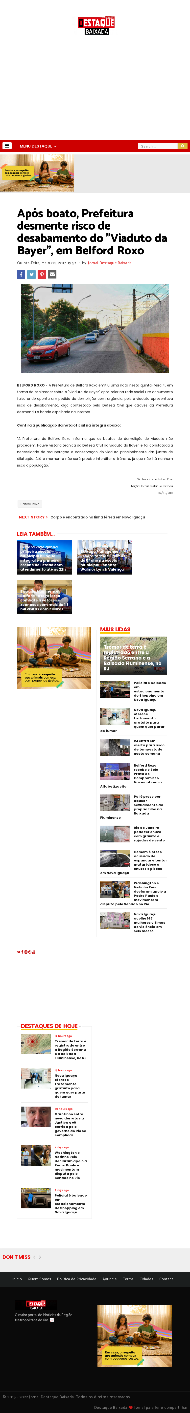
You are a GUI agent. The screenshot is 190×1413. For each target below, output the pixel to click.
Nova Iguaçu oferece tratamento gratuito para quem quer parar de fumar (132, 720)
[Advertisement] (95, 103)
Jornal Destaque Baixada (110, 263)
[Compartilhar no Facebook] (21, 274)
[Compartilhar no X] (31, 274)
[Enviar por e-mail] (52, 274)
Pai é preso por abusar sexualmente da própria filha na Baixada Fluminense (131, 807)
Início (17, 1279)
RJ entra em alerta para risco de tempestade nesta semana (149, 747)
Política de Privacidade (76, 1279)
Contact (166, 1279)
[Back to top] (178, 1401)
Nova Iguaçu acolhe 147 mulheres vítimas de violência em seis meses (149, 922)
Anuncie (109, 1279)
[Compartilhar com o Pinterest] (42, 274)
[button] (7, 145)
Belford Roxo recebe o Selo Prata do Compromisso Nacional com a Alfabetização (131, 776)
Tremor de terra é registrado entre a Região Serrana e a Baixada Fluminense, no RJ (133, 658)
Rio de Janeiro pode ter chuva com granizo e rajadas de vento (149, 834)
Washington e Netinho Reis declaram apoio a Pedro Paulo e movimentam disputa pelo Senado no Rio (133, 893)
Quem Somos (39, 1279)
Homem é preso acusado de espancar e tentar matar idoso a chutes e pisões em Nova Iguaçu (133, 862)
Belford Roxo (30, 504)
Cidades (146, 1279)
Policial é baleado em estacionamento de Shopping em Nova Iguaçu (150, 691)
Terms (128, 1279)
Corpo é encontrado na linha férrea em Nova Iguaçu (97, 517)
